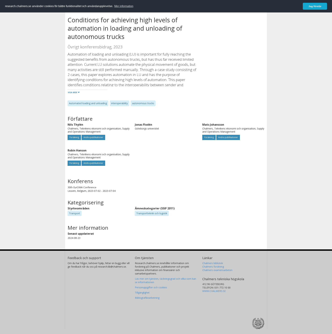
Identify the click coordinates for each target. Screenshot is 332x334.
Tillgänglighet (142, 292)
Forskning (74, 137)
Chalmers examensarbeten (217, 270)
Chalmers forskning (213, 266)
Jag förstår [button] (314, 6)
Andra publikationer (93, 137)
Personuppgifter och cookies (151, 287)
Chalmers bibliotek (212, 263)
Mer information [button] (123, 6)
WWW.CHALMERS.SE (214, 291)
